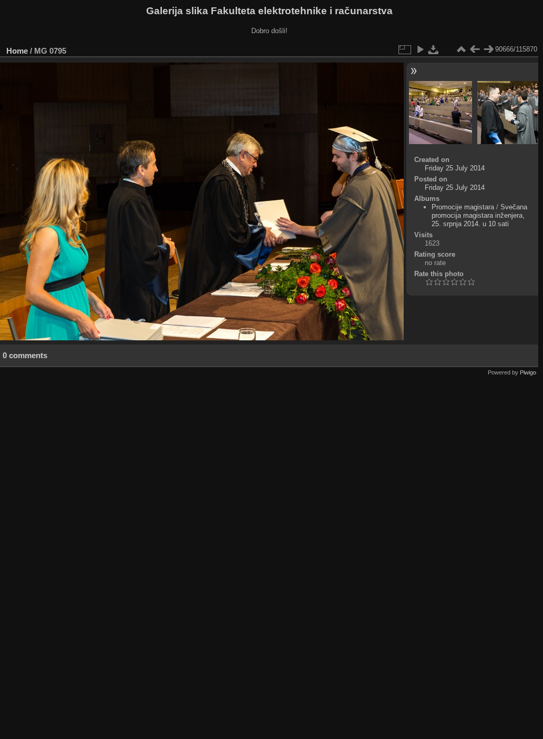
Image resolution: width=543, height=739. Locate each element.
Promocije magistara (463, 207)
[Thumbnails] (461, 49)
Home (17, 50)
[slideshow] (420, 49)
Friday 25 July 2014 (455, 168)
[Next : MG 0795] (488, 49)
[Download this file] (433, 49)
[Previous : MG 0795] (474, 49)
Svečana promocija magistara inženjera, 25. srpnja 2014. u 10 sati (479, 215)
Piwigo (528, 372)
